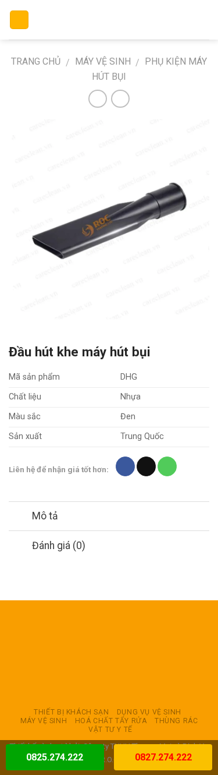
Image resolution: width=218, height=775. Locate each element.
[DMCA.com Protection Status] (109, 654)
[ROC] (109, 20)
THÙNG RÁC (176, 721)
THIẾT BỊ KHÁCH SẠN (71, 712)
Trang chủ (35, 61)
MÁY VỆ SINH (103, 61)
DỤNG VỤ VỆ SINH (149, 712)
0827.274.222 (163, 757)
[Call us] (167, 466)
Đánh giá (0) (58, 545)
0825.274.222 (54, 757)
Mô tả (45, 516)
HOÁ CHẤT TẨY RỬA (111, 721)
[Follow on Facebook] (125, 466)
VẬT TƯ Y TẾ (110, 730)
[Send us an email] (146, 466)
